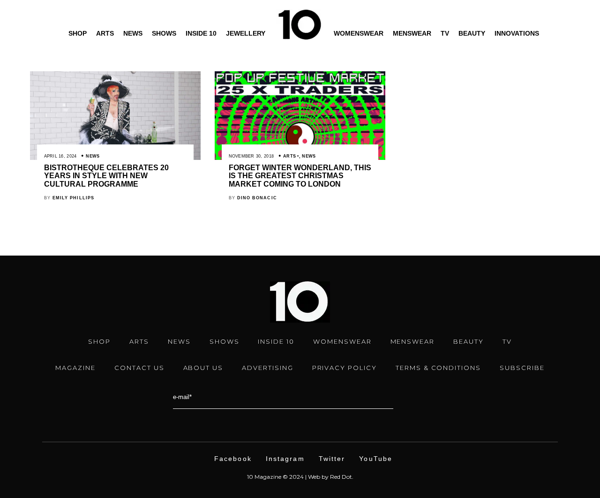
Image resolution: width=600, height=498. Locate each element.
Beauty (471, 33)
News (132, 33)
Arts (105, 33)
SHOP (99, 341)
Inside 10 (201, 33)
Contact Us (139, 367)
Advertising (267, 367)
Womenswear (358, 33)
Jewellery (245, 33)
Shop (77, 33)
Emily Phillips (73, 198)
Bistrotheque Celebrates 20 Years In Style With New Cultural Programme (106, 176)
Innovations (517, 33)
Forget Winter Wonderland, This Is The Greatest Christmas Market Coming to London (300, 176)
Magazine (75, 367)
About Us (203, 367)
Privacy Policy (344, 367)
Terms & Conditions (438, 367)
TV (445, 33)
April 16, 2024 (60, 156)
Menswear (412, 33)
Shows (164, 33)
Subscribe (522, 367)
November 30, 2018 (251, 156)
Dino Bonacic (257, 198)
